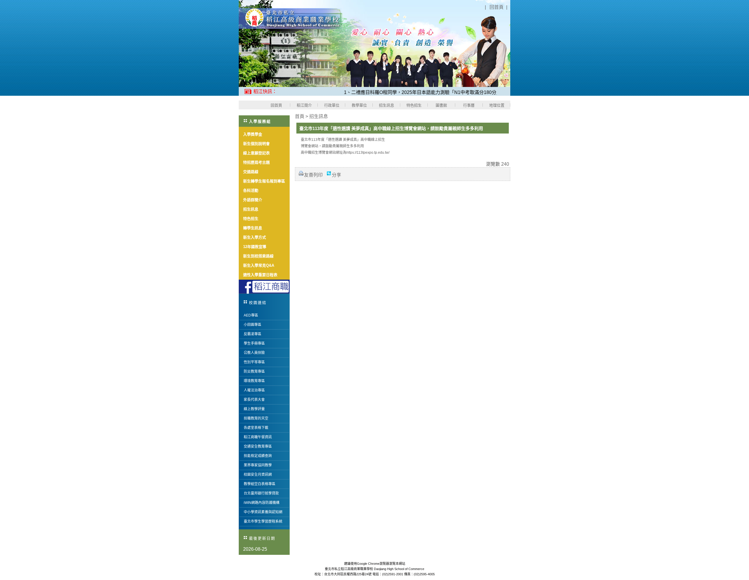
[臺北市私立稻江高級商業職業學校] (290, 27)
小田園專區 (252, 325)
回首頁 (496, 7)
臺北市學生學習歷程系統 (263, 521)
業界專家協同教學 (258, 465)
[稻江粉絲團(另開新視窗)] (264, 287)
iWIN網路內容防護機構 (261, 503)
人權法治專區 (254, 390)
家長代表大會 (254, 400)
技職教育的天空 (256, 418)
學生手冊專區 (254, 343)
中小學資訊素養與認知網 (263, 512)
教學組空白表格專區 (259, 484)
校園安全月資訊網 (258, 475)
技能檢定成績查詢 (258, 456)
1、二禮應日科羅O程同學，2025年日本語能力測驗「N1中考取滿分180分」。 (410, 92)
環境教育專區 (254, 381)
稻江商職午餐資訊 (258, 437)
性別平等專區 (254, 362)
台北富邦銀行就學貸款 (261, 493)
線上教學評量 (254, 409)
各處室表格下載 (256, 428)
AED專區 (251, 315)
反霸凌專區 (252, 334)
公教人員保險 (254, 353)
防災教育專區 (254, 371)
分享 (336, 174)
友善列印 (313, 174)
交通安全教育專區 (258, 446)
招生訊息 (318, 116)
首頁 (299, 116)
